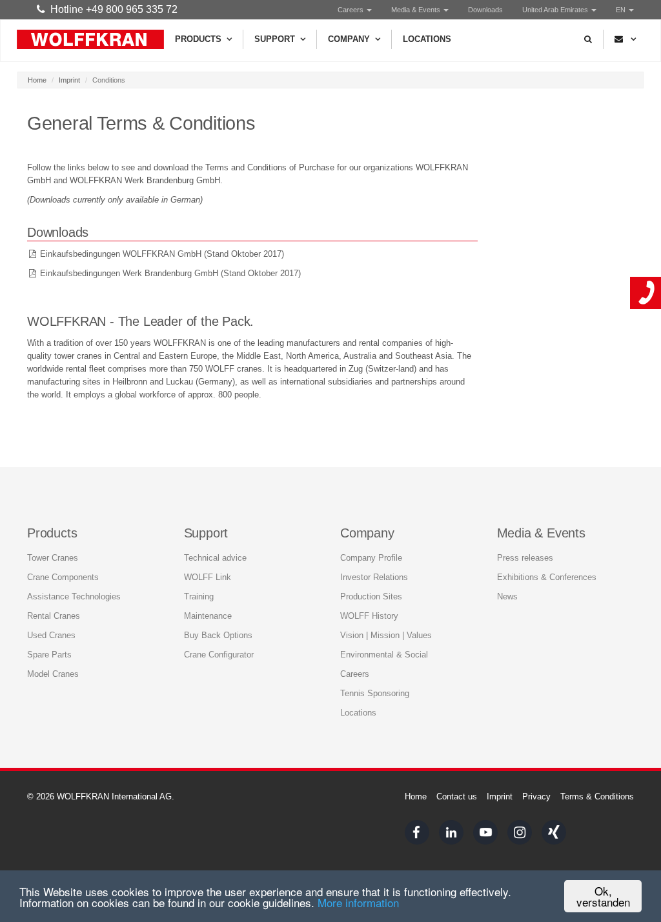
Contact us (456, 796)
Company (349, 39)
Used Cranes (51, 635)
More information (358, 902)
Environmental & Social (384, 654)
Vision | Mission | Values (386, 635)
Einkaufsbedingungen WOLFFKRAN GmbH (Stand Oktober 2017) (162, 254)
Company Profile (371, 558)
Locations (427, 39)
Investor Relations (374, 577)
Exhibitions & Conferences (546, 577)
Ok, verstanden (603, 896)
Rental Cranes (53, 616)
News (507, 596)
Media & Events (416, 10)
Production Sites (371, 596)
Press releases (525, 558)
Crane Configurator (219, 654)
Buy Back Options (218, 635)
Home (37, 80)
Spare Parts (49, 654)
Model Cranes (53, 674)
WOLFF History (369, 616)
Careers (351, 10)
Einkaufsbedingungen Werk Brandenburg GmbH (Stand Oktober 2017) (170, 273)
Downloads (485, 10)
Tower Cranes (52, 558)
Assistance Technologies (74, 596)
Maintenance (208, 616)
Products (198, 39)
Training (199, 596)
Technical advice (215, 558)
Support (274, 39)
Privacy (536, 796)
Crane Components (63, 577)
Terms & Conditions (597, 796)
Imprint (69, 80)
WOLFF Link (207, 577)
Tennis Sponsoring (374, 693)
